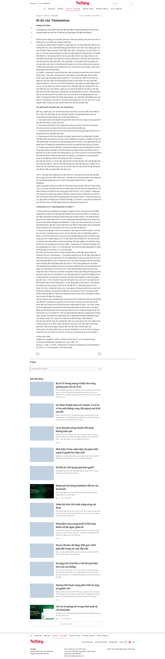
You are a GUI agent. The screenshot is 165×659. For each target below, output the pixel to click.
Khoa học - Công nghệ (73, 9)
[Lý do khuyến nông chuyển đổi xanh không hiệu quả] (42, 433)
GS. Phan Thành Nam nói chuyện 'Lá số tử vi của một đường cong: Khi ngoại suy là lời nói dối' (78, 408)
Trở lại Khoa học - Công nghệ (39, 353)
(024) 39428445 (76, 653)
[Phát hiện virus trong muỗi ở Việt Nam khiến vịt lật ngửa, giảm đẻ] (42, 529)
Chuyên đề (51, 9)
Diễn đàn (60, 9)
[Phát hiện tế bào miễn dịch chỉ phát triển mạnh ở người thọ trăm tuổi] (42, 455)
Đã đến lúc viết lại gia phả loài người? (75, 467)
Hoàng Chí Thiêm (43, 25)
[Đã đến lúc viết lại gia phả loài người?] (42, 473)
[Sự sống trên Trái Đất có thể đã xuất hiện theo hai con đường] (42, 569)
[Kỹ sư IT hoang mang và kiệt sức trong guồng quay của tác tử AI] (42, 389)
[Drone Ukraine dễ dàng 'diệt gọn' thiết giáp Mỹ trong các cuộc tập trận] (42, 551)
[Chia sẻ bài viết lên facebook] (31, 28)
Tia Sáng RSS (113, 642)
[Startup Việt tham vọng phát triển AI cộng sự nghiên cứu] (42, 591)
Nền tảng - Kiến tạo (102, 9)
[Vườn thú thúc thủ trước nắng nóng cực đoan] (42, 510)
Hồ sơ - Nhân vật (116, 9)
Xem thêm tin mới (66, 624)
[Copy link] (31, 32)
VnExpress (33, 3)
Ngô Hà (58, 442)
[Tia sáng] (82, 3)
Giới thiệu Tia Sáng (101, 642)
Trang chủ (39, 15)
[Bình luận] (31, 36)
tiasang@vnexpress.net (76, 656)
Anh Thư (58, 538)
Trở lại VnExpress (87, 642)
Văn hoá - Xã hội (88, 9)
